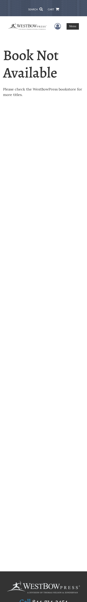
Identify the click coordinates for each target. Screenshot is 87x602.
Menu (72, 26)
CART (51, 9)
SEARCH (33, 9)
